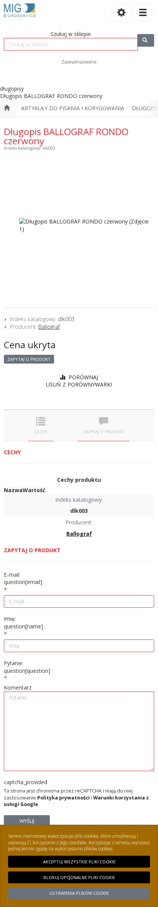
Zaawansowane (79, 61)
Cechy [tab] (41, 431)
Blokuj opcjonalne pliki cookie (79, 877)
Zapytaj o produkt (29, 359)
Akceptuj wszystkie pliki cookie (79, 862)
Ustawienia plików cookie (79, 893)
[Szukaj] (145, 40)
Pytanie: (27, 666)
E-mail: (23, 578)
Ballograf (49, 326)
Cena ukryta (30, 344)
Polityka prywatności (63, 797)
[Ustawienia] (121, 12)
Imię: (23, 622)
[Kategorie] (142, 12)
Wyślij (27, 820)
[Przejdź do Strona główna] (6, 108)
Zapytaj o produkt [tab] (103, 431)
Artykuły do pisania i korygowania (72, 108)
